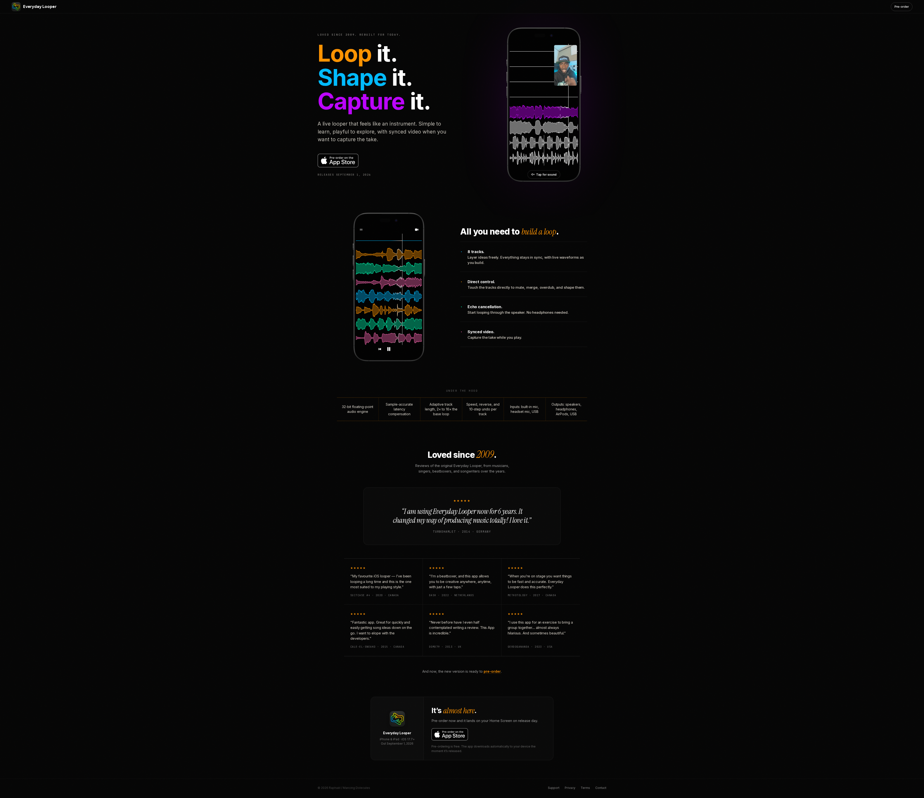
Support (553, 788)
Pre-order (901, 6)
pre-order (492, 671)
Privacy (570, 788)
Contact (600, 788)
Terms (585, 788)
